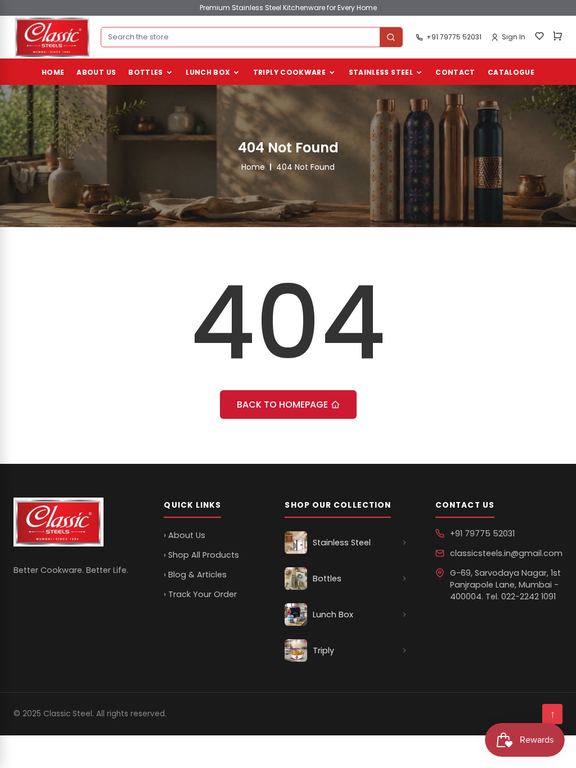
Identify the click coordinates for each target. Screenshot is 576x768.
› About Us (184, 535)
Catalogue (511, 72)
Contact (455, 72)
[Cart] (557, 37)
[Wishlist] (539, 37)
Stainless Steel (381, 72)
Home (53, 72)
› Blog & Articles (195, 574)
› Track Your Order (200, 594)
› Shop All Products (201, 555)
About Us (96, 72)
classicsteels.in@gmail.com (506, 553)
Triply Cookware (289, 72)
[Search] (391, 37)
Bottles (145, 72)
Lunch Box (208, 72)
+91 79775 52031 (482, 533)
